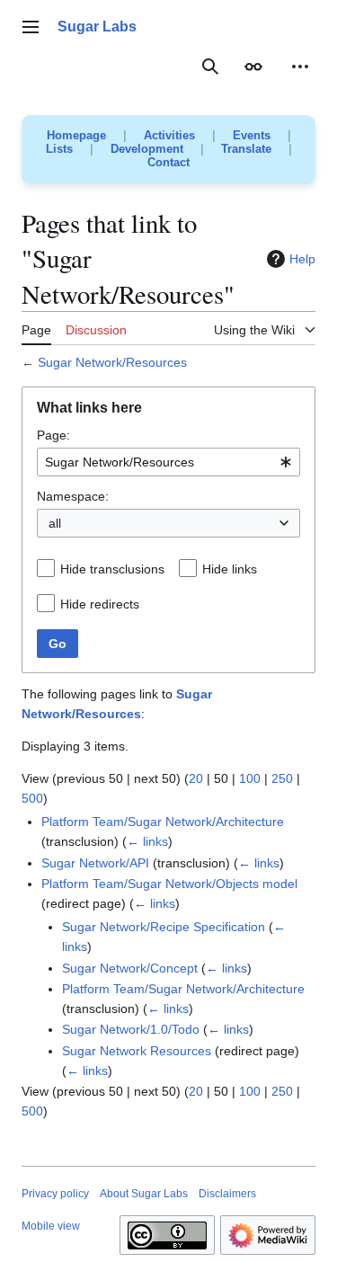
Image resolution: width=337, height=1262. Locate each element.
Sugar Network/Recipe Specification (163, 927)
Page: (53, 435)
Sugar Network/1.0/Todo (131, 1029)
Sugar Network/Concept (130, 968)
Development (147, 149)
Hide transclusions (112, 569)
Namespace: (73, 496)
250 (282, 778)
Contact (168, 162)
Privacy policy (55, 1193)
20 (196, 778)
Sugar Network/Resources (112, 362)
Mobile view (51, 1226)
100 (250, 778)
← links (147, 841)
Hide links (229, 569)
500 (32, 798)
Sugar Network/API (95, 863)
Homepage (76, 135)
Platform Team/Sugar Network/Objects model (169, 883)
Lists (59, 149)
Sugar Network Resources (136, 1051)
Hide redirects (99, 604)
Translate (246, 149)
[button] (30, 27)
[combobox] (168, 462)
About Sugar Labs (144, 1193)
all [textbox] (55, 523)
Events (251, 135)
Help (302, 259)
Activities (169, 135)
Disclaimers (227, 1193)
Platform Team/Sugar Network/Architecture (162, 821)
